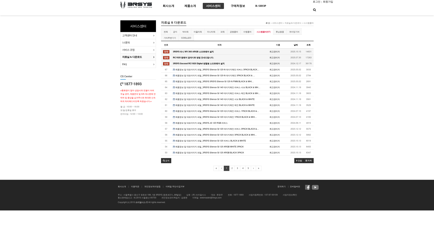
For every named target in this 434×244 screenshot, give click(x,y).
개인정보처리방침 (152, 186)
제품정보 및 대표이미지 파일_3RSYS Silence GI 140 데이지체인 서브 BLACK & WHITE (215, 99)
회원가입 (328, 1)
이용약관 (135, 186)
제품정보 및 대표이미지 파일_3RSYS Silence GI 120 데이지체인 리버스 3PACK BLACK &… (217, 128)
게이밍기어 (294, 31)
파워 (223, 31)
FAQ (124, 64)
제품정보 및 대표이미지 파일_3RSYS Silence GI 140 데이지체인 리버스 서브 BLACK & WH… (217, 87)
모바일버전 (295, 186)
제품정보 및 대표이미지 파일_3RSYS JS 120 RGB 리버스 (201, 122)
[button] (166, 160)
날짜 (296, 44)
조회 (309, 44)
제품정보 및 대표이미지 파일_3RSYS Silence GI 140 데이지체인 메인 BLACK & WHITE (215, 105)
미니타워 (211, 31)
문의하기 (282, 186)
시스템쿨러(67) (264, 31)
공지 (175, 31)
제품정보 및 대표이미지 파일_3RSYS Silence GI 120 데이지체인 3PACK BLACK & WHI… (216, 134)
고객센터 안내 (129, 35)
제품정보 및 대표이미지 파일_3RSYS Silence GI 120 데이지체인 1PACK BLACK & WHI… (216, 116)
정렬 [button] (299, 160)
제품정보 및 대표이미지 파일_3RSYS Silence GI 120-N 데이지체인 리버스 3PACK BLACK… (217, 69)
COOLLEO (186, 37)
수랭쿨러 (247, 31)
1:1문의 (126, 42)
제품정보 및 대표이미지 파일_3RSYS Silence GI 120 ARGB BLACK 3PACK (209, 152)
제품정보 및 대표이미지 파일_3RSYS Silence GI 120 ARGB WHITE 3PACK (209, 146)
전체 (166, 31)
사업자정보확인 (290, 194)
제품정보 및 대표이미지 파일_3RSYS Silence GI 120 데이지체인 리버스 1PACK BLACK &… (217, 110)
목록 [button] (309, 160)
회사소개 (122, 186)
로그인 (316, 1)
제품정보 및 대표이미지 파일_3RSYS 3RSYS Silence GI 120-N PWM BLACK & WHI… (214, 81)
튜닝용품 (280, 31)
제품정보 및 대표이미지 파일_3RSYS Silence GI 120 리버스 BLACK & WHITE (210, 140)
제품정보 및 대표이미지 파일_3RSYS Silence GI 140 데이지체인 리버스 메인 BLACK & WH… (217, 93)
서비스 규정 (128, 49)
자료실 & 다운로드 (132, 57)
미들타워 (198, 31)
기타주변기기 (170, 37)
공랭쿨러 (234, 31)
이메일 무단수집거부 (175, 186)
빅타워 (185, 31)
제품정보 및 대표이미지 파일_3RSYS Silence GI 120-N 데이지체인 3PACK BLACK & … (215, 75)
